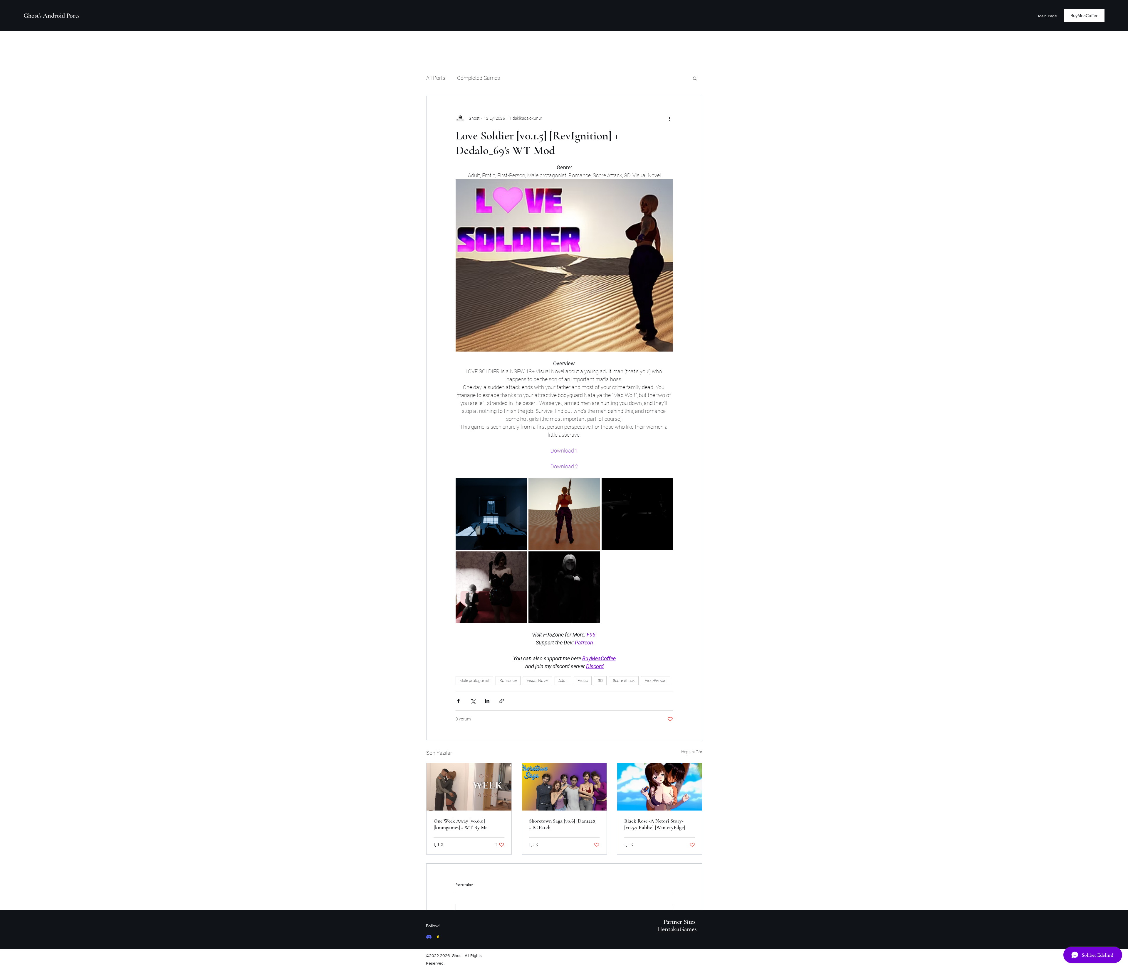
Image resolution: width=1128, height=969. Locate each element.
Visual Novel (537, 680)
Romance (508, 680)
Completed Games (478, 78)
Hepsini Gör (691, 751)
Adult (563, 680)
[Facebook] (429, 937)
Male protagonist (474, 680)
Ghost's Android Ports (51, 15)
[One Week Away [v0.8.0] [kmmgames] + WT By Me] (469, 787)
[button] (695, 78)
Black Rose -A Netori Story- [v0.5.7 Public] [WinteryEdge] (654, 824)
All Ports (435, 78)
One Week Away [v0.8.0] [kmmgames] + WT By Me (460, 824)
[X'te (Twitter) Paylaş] (473, 701)
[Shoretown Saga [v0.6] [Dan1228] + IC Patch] (564, 787)
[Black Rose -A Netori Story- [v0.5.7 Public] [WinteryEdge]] (659, 787)
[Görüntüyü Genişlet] (491, 514)
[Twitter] (438, 937)
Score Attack (624, 680)
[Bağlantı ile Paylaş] (501, 701)
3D (600, 680)
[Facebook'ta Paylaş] (458, 701)
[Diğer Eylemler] (669, 118)
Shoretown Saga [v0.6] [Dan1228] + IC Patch (563, 824)
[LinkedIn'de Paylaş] (487, 701)
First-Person (656, 680)
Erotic (583, 680)
